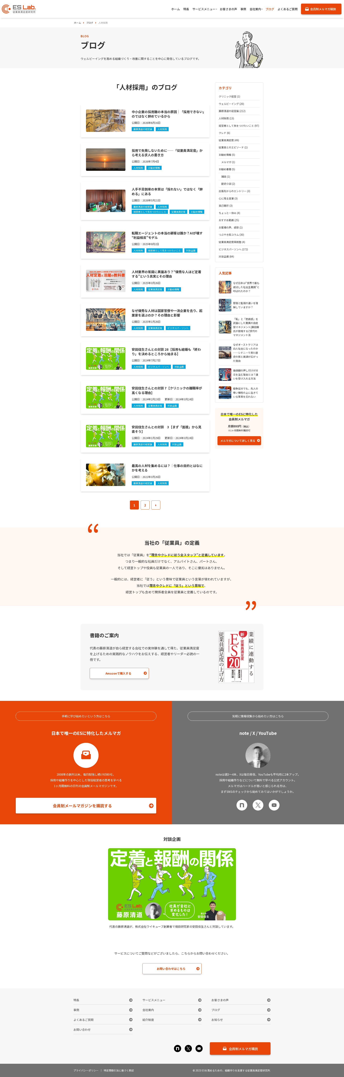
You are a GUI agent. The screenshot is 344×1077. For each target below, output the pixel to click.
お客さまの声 (220, 1000)
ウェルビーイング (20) (231, 104)
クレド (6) (224, 133)
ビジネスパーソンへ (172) (233, 249)
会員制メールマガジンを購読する (82, 805)
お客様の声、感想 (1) (231, 227)
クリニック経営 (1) (229, 96)
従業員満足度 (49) (229, 140)
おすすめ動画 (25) (229, 220)
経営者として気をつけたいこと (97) (239, 125)
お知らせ (217, 1020)
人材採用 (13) (226, 118)
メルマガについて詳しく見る (237, 440)
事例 (76, 1010)
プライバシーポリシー (86, 1070)
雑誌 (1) (225, 176)
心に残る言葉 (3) (228, 198)
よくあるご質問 (83, 1020)
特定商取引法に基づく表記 (119, 1070)
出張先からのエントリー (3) (234, 191)
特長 (76, 1000)
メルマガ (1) (228, 162)
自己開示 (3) (226, 205)
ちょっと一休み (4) (229, 213)
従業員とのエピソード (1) (233, 147)
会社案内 (148, 1010)
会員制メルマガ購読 (243, 1048)
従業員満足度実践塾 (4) (232, 242)
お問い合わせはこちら (171, 968)
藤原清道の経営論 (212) (232, 111)
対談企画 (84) (226, 256)
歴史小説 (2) (228, 183)
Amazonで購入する (118, 673)
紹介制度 (148, 1020)
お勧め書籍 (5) (227, 169)
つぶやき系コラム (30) (231, 234)
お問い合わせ (82, 1029)
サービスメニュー (153, 1000)
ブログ (215, 1010)
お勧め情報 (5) (227, 154)
